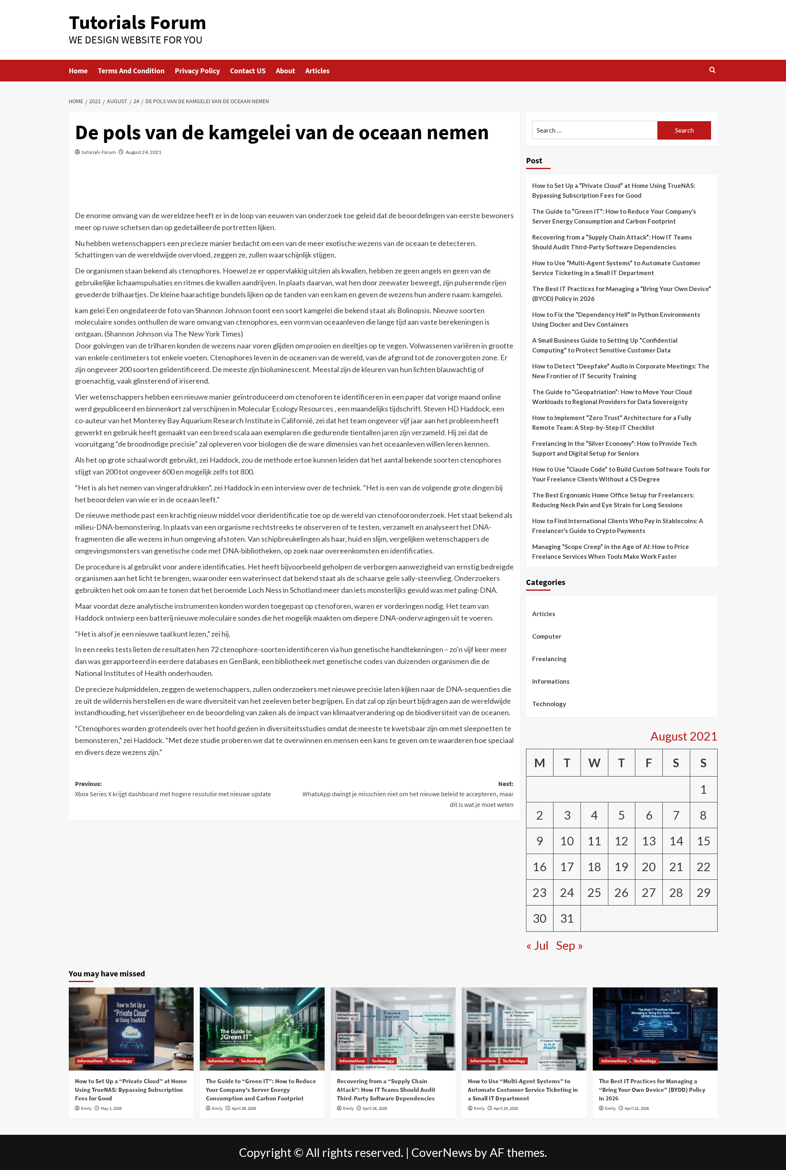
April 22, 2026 (637, 1108)
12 (621, 841)
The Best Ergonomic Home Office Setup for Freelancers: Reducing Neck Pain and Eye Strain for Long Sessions (613, 499)
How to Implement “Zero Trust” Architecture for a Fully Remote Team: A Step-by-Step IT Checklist (611, 422)
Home (78, 70)
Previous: (173, 788)
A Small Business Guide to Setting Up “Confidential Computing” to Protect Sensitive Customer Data (605, 345)
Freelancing (549, 658)
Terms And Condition (131, 70)
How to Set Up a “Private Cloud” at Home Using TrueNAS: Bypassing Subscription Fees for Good (613, 190)
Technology (549, 703)
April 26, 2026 (375, 1108)
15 (704, 841)
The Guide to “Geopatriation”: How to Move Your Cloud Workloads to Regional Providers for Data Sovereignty (612, 396)
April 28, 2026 (244, 1108)
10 (567, 841)
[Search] (712, 70)
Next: (408, 794)
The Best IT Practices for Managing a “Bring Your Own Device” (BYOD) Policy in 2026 (621, 293)
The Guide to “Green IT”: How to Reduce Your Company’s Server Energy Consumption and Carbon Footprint (614, 216)
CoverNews (441, 1152)
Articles (317, 70)
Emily (86, 1108)
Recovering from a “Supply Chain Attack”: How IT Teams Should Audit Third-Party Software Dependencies (612, 242)
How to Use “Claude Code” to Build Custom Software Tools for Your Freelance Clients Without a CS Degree (621, 474)
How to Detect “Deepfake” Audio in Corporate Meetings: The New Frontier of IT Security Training (620, 370)
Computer (546, 636)
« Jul (537, 945)
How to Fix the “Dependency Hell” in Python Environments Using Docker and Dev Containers (616, 319)
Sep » (569, 945)
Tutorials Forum (137, 22)
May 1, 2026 (111, 1108)
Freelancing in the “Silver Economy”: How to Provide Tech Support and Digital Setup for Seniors (614, 448)
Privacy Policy (197, 70)
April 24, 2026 (506, 1108)
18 (594, 867)
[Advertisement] (294, 187)
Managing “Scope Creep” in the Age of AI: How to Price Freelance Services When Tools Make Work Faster (610, 551)
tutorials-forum (99, 152)
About (285, 70)
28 (676, 892)
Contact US (248, 70)
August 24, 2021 (143, 152)
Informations (550, 681)
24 (567, 892)
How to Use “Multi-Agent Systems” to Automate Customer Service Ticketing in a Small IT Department (616, 267)
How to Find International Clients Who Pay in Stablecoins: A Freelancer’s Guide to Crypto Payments (617, 525)
